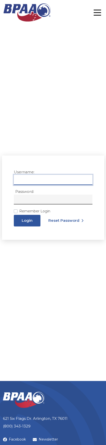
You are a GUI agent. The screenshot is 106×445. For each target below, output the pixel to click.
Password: (24, 191)
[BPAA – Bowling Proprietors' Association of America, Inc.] (27, 12)
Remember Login (34, 211)
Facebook (17, 439)
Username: (24, 172)
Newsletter (48, 439)
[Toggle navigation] (97, 13)
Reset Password (63, 220)
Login (27, 220)
